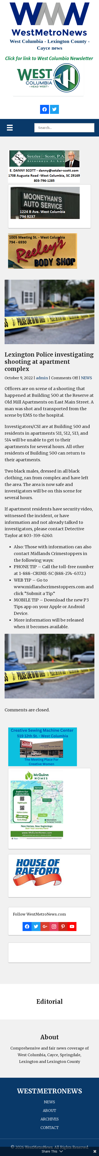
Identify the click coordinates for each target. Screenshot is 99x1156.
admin (42, 378)
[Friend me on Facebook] (44, 108)
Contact (50, 1127)
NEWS (86, 378)
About (49, 1110)
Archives (50, 1119)
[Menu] (9, 127)
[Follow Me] (54, 108)
